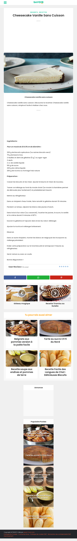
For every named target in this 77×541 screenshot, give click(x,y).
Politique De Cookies (10, 534)
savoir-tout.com (28, 532)
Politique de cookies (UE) (38, 534)
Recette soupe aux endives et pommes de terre (21, 372)
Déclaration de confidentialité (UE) (59, 534)
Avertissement (8, 536)
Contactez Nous (23, 534)
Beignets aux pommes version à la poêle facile (21, 341)
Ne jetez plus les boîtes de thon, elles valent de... (38, 475)
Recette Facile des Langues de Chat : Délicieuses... (38, 517)
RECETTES (43, 12)
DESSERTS (34, 12)
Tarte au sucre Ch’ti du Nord (55, 340)
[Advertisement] (38, 36)
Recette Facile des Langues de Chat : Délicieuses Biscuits (55, 372)
